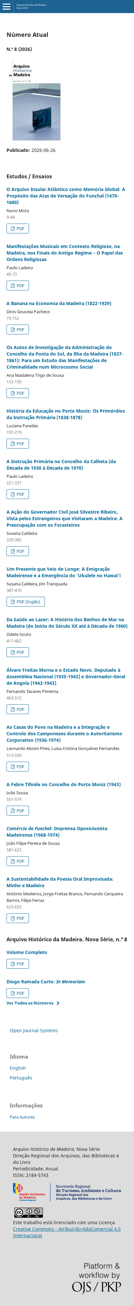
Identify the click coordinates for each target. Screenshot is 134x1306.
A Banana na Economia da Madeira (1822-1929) (59, 303)
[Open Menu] (6, 6)
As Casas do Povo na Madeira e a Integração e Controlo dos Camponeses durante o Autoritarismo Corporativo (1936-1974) (64, 733)
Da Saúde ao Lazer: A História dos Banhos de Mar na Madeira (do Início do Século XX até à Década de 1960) (67, 622)
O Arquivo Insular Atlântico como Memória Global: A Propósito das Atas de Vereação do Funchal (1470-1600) (66, 195)
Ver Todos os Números (30, 1003)
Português (21, 1078)
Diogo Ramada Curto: (46, 981)
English (18, 1068)
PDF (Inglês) (28, 602)
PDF (20, 228)
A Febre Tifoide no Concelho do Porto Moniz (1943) (64, 784)
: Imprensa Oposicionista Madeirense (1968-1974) (57, 831)
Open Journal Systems (34, 1030)
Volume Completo (27, 952)
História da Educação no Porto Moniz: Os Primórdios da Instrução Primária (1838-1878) (66, 414)
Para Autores (22, 1117)
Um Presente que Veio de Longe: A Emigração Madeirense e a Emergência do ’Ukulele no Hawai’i (64, 572)
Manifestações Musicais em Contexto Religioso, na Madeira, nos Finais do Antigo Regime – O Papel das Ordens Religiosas (65, 252)
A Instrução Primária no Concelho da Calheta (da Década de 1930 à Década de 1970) (61, 464)
